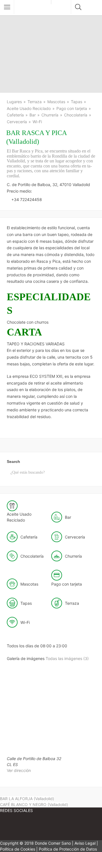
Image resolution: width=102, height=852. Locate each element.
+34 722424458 (26, 199)
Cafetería (15, 114)
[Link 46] (28, 745)
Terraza (34, 101)
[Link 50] (17, 827)
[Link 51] (51, 827)
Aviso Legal (85, 843)
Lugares (14, 101)
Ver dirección (19, 770)
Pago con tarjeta (71, 108)
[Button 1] (7, 7)
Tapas (76, 101)
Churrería (49, 114)
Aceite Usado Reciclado (29, 108)
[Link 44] (28, 702)
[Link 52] (85, 827)
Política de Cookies (17, 849)
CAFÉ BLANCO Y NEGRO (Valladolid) (34, 804)
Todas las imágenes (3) (67, 658)
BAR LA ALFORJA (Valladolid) (27, 798)
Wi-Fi (37, 121)
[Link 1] (34, 7)
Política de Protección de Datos (68, 849)
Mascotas (56, 101)
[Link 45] (71, 702)
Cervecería (17, 121)
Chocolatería (75, 114)
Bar (32, 114)
